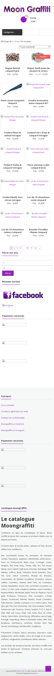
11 (31, 248)
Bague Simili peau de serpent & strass (38, 69)
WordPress (34, 673)
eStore (44, 671)
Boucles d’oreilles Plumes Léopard (38, 231)
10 (27, 248)
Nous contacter (7, 405)
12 (35, 248)
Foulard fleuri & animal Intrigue (12, 134)
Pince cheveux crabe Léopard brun (38, 166)
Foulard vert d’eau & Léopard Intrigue (38, 134)
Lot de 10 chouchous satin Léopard (38, 198)
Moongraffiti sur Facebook (12, 424)
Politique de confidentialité (12, 417)
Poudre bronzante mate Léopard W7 (38, 102)
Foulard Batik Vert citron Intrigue (13, 198)
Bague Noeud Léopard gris (12, 69)
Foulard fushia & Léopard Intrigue (12, 166)
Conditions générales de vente (14, 411)
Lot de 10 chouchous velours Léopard (12, 231)
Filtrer (8, 273)
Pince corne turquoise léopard (12, 102)
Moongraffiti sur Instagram (12, 430)
